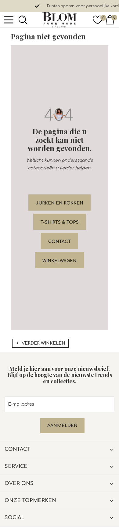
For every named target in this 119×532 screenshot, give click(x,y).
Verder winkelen (43, 343)
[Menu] (8, 19)
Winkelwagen (59, 261)
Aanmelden (62, 425)
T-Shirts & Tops (60, 222)
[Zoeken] (21, 20)
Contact (59, 241)
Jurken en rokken (59, 203)
